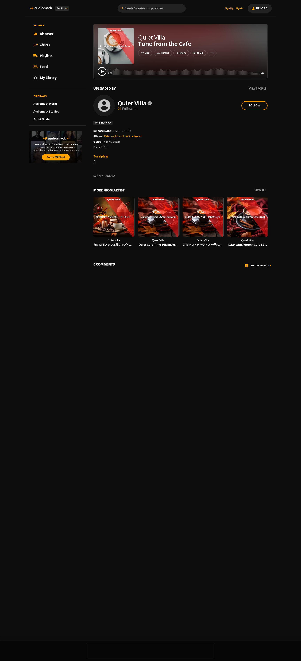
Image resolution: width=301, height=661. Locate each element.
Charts (45, 45)
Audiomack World (45, 104)
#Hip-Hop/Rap (103, 122)
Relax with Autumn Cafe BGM (247, 245)
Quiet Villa (132, 103)
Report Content (104, 176)
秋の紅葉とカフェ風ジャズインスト (113, 245)
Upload (262, 8)
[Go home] (40, 8)
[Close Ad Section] (78, 135)
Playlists (46, 55)
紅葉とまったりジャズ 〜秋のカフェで (202, 245)
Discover (46, 34)
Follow (254, 105)
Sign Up (229, 8)
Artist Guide (41, 119)
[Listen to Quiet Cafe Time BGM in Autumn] (158, 217)
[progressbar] (186, 71)
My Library (48, 77)
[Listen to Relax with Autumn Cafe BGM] (247, 217)
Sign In (239, 8)
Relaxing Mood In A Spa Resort (123, 136)
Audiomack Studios (46, 111)
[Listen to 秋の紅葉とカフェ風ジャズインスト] (113, 217)
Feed (44, 66)
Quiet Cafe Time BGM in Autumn (158, 245)
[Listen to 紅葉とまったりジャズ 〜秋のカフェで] (203, 217)
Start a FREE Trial (56, 157)
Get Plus (62, 8)
